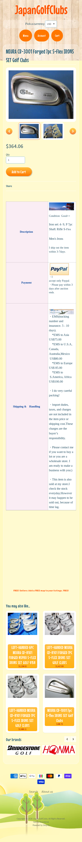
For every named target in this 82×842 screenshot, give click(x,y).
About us (47, 791)
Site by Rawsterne (41, 822)
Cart (57, 35)
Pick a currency (34, 24)
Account (42, 35)
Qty (8, 154)
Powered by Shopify (41, 825)
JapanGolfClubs (41, 10)
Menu (25, 35)
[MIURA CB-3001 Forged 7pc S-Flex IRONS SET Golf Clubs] (29, 131)
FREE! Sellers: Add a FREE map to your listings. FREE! (41, 590)
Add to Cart (19, 172)
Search (33, 791)
